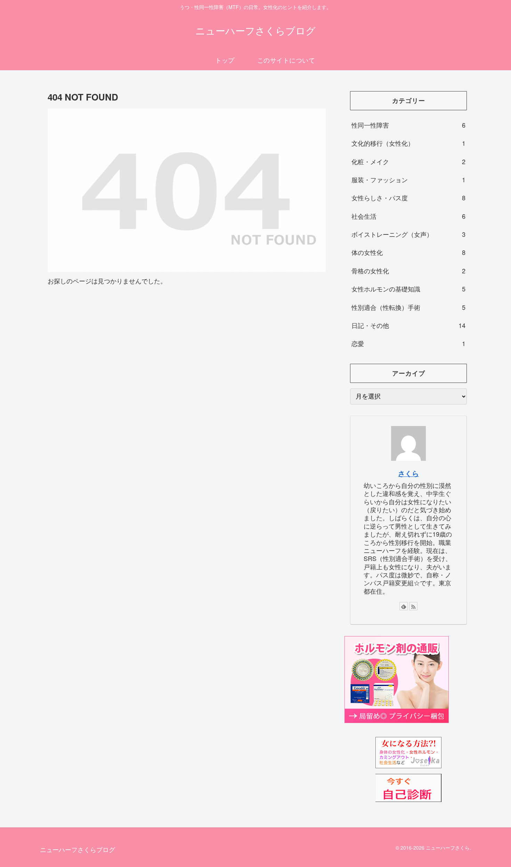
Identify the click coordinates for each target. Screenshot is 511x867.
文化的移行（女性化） (408, 142)
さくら (408, 473)
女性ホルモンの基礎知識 (408, 288)
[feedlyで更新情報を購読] (403, 606)
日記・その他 (408, 325)
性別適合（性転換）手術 (408, 307)
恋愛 (408, 343)
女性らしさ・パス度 (408, 197)
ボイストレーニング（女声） (408, 234)
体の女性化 (408, 252)
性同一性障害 (408, 124)
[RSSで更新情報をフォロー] (413, 606)
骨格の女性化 (408, 270)
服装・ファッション (408, 179)
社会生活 (408, 215)
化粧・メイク (408, 161)
